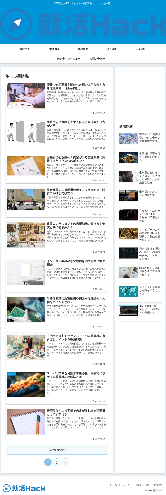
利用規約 (157, 484)
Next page (57, 449)
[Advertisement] (140, 95)
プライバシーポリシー (120, 484)
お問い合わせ (142, 484)
